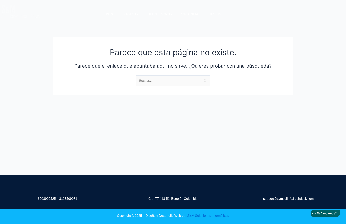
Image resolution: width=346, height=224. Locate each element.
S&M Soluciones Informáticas (208, 215)
